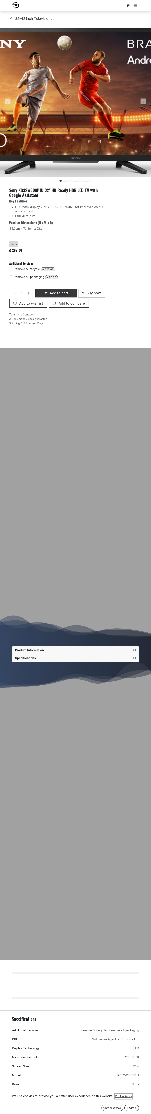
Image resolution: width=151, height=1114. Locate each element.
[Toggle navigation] (135, 5)
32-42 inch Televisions (33, 18)
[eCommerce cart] (128, 5)
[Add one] (29, 293)
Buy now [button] (93, 293)
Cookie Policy (123, 1096)
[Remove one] (13, 293)
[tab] (75, 650)
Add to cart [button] (58, 293)
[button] (7, 101)
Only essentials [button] (112, 1107)
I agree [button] (131, 1107)
